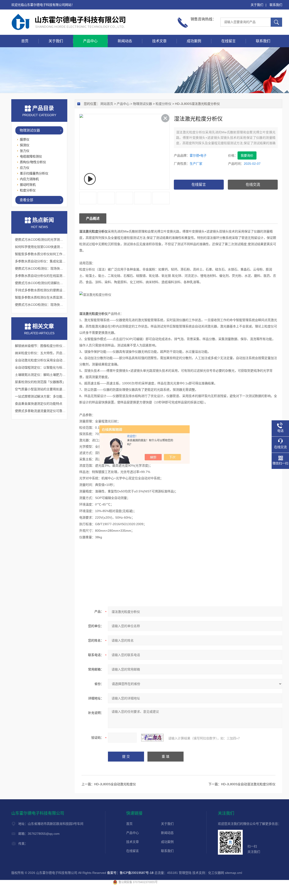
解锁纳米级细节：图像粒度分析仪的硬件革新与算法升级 (54, 346)
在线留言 (228, 41)
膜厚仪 (24, 139)
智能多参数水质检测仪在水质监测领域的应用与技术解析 (54, 297)
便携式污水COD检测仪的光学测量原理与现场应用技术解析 (56, 239)
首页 (24, 41)
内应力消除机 (29, 179)
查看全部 (26, 200)
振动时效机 (28, 184)
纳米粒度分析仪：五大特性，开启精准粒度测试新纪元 (53, 353)
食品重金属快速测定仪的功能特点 (38, 403)
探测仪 (24, 145)
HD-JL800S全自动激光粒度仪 (115, 784)
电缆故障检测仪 (31, 156)
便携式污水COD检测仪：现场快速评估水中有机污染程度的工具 (59, 304)
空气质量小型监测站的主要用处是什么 (42, 389)
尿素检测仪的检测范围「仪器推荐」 (40, 382)
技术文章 (159, 41)
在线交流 (253, 184)
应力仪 (24, 167)
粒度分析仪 (163, 104)
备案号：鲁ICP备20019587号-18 (130, 873)
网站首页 (106, 104)
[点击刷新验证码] (152, 737)
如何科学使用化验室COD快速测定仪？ (42, 247)
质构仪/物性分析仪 (33, 162)
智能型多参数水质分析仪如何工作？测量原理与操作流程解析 (57, 254)
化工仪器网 (216, 873)
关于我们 (257, 5)
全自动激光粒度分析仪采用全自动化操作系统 (46, 360)
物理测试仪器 (142, 104)
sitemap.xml (233, 873)
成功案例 (194, 41)
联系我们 (276, 5)
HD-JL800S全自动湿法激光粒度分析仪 (248, 784)
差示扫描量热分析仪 (34, 173)
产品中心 (90, 41)
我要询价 (247, 155)
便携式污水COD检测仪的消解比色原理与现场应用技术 (53, 283)
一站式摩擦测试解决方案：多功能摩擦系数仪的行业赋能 (54, 396)
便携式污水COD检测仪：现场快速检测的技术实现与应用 (55, 268)
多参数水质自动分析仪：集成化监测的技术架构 (48, 261)
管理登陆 (185, 873)
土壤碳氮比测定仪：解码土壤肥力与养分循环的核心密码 (54, 374)
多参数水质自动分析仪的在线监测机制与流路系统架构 (53, 276)
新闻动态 (125, 41)
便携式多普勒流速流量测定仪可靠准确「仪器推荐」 (51, 411)
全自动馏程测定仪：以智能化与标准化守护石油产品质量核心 (57, 367)
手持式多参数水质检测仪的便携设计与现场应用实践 (51, 290)
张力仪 (24, 151)
